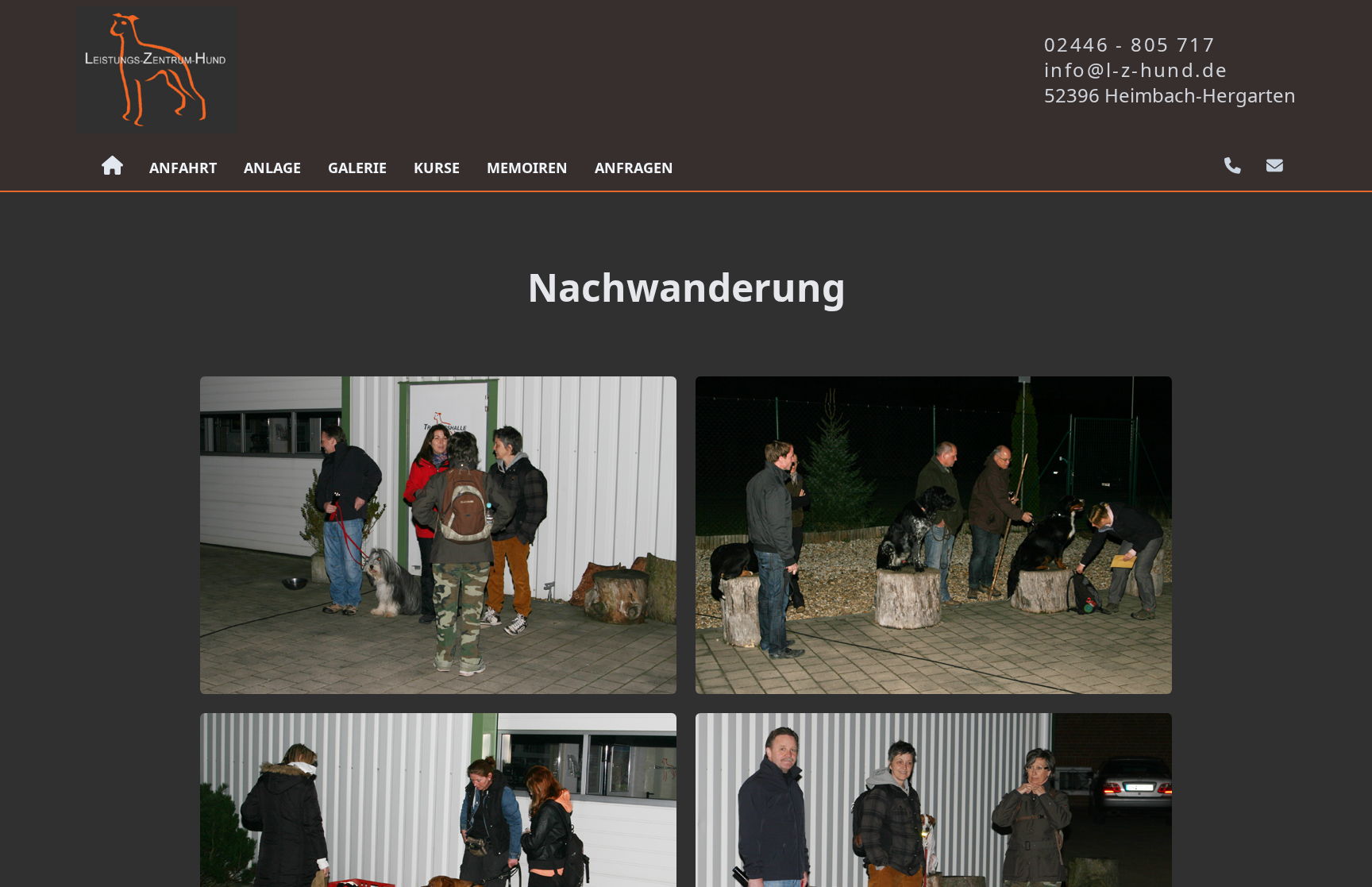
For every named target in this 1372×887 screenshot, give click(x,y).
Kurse (437, 167)
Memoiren (527, 167)
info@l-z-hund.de (1136, 70)
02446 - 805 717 (1130, 44)
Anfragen (634, 167)
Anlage (272, 167)
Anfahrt (183, 167)
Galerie (357, 167)
